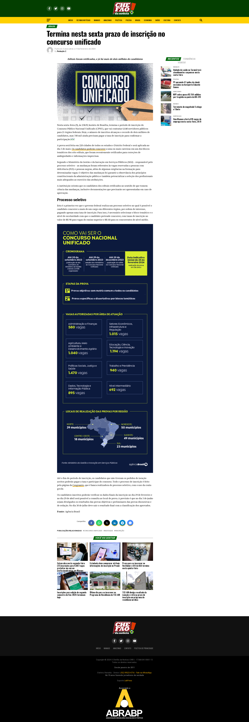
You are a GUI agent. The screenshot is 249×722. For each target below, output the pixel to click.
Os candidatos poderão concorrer (89, 148)
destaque (109, 531)
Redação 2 (61, 51)
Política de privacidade (143, 648)
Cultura (167, 20)
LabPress (128, 681)
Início (70, 20)
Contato (177, 20)
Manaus (97, 20)
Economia (148, 20)
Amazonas (108, 20)
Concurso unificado (93, 531)
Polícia (129, 20)
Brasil (137, 20)
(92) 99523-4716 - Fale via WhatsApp (136, 673)
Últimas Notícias (83, 20)
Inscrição (119, 531)
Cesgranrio (78, 485)
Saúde (157, 20)
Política (118, 20)
